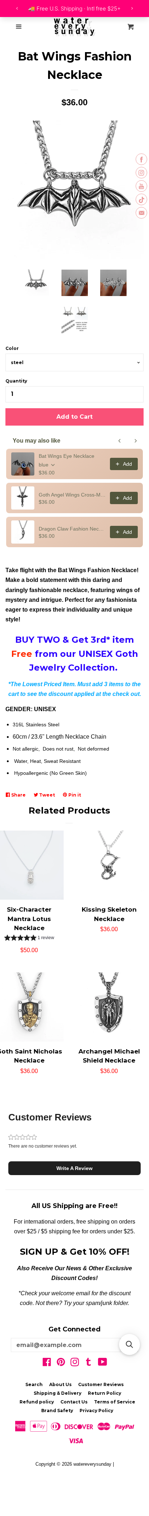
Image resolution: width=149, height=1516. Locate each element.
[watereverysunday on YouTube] (102, 1363)
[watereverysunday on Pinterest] (60, 1363)
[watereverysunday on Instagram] (75, 1363)
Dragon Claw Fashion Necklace (72, 529)
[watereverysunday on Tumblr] (88, 1363)
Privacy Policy (96, 1410)
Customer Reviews (101, 1384)
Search (34, 1384)
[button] (29, 938)
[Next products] (136, 441)
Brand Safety (57, 1410)
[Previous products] (120, 441)
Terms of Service (114, 1402)
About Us (60, 1384)
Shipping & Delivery (57, 1393)
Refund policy (37, 1402)
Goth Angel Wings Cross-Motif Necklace (72, 495)
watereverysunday (92, 1464)
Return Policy (104, 1393)
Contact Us (74, 1402)
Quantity (16, 381)
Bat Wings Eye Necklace (66, 456)
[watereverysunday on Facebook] (46, 1363)
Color (12, 348)
